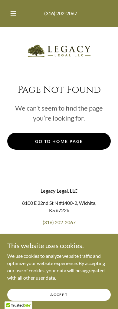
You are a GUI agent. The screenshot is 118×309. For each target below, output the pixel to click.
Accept (58, 294)
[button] (13, 13)
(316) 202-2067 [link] (60, 13)
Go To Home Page (59, 141)
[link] (59, 50)
